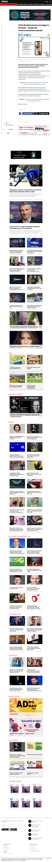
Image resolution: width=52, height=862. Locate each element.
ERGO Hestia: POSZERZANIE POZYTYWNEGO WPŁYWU (16, 386)
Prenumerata (6, 849)
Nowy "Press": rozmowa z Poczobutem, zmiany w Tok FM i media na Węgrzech (34, 437)
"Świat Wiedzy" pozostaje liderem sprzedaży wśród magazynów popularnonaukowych (33, 456)
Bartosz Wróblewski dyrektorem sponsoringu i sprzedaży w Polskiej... (33, 589)
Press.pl (32, 846)
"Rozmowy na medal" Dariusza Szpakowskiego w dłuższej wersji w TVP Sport (34, 306)
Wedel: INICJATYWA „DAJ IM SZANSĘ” (33, 368)
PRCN (24, 109)
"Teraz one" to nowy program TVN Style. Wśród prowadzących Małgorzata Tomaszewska (17, 511)
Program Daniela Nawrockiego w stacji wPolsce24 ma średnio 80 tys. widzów (34, 251)
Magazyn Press (16, 394)
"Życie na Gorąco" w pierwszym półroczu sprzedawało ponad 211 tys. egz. (34, 511)
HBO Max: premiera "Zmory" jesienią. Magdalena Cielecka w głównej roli (17, 492)
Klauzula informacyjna (8, 853)
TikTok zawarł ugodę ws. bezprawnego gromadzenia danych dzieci (34, 648)
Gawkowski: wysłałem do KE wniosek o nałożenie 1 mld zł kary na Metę (16, 630)
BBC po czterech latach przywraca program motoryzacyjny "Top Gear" (16, 288)
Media (11, 422)
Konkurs (21, 109)
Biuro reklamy (6, 847)
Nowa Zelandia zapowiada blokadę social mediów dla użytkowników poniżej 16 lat (16, 648)
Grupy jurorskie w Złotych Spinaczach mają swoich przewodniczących (16, 607)
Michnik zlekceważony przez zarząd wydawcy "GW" (26, 327)
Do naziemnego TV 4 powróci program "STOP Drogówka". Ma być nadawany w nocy (34, 529)
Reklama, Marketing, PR (19, 536)
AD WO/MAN (14, 714)
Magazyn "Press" (34, 845)
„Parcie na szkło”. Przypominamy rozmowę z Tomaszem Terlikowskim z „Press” (33, 671)
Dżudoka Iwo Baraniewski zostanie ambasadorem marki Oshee (34, 570)
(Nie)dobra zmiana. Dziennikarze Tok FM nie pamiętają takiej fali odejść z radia (25, 191)
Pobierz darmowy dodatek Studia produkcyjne (16, 773)
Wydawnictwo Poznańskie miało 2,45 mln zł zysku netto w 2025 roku (34, 492)
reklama (26, 121)
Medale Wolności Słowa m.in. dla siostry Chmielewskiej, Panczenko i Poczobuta (17, 251)
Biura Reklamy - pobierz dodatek (33, 773)
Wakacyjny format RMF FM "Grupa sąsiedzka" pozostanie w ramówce (34, 288)
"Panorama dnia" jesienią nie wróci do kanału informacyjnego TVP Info (34, 270)
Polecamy (13, 740)
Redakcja (5, 845)
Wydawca (5, 846)
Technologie (15, 614)
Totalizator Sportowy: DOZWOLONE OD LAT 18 (15, 368)
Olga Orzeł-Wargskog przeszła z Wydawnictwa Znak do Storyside (17, 437)
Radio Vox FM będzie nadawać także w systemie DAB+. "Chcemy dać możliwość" (17, 456)
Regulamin (5, 852)
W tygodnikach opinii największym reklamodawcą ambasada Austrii (17, 474)
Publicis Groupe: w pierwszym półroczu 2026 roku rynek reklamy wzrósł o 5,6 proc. (34, 552)
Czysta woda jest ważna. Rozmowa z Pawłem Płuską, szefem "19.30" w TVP (16, 689)
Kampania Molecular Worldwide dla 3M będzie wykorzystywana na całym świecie (33, 607)
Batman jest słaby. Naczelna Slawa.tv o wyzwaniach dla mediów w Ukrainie (17, 671)
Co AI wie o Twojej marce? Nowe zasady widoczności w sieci (16, 306)
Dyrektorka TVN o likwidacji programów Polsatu (24, 346)
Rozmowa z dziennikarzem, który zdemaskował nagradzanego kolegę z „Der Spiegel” (34, 690)
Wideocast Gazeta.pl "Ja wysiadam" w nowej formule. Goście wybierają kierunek (17, 529)
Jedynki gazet (15, 781)
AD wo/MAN (32, 847)
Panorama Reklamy (34, 850)
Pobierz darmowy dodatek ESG (34, 754)
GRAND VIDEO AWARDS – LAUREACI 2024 (22, 733)
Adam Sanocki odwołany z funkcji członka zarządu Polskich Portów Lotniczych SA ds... (17, 552)
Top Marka (32, 849)
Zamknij (49, 858)
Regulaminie (23, 860)
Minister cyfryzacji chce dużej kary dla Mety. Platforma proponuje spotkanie (17, 270)
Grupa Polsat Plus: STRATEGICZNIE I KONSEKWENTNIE (31, 387)
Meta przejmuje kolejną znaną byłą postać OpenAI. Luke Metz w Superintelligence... (34, 630)
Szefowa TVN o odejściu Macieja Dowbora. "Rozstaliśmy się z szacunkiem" (25, 227)
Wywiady (13, 655)
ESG (10, 353)
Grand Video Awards (35, 851)
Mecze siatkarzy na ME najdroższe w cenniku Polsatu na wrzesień (34, 474)
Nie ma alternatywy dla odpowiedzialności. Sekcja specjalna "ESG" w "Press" (16, 570)
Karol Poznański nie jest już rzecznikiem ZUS (16, 588)
